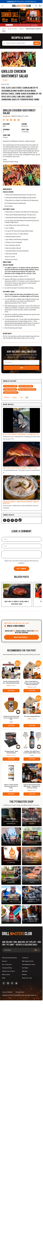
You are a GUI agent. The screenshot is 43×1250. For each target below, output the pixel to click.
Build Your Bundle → (21, 637)
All (27, 397)
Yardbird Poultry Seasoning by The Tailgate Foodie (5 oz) (11, 718)
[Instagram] (8, 520)
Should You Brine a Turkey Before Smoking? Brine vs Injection (21, 502)
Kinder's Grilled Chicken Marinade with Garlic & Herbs (11, 786)
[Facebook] (4, 520)
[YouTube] (16, 520)
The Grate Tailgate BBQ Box (32, 716)
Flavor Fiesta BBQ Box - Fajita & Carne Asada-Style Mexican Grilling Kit (31, 683)
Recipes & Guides (12, 29)
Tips (21, 397)
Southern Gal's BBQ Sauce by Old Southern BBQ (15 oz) (32, 752)
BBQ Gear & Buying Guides (27, 389)
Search (37, 43)
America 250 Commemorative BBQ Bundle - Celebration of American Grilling (32, 786)
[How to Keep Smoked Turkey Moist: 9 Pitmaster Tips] (21, 420)
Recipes (21, 29)
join (35, 950)
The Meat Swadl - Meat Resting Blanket (11, 752)
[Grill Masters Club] (21, 6)
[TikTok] (20, 520)
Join (21, 368)
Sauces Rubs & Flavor (10, 392)
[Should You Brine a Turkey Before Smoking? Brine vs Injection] (21, 487)
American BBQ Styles (26, 386)
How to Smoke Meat (10, 386)
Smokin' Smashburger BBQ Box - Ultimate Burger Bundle (11, 682)
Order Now (34, 25)
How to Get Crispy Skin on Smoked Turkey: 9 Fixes (20, 468)
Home (3, 29)
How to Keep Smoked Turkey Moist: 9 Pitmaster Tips (21, 434)
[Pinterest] (12, 520)
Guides (14, 397)
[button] (2, 6)
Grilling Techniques (10, 389)
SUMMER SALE (10, 1)
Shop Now (11, 690)
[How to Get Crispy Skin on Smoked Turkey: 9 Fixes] (21, 454)
